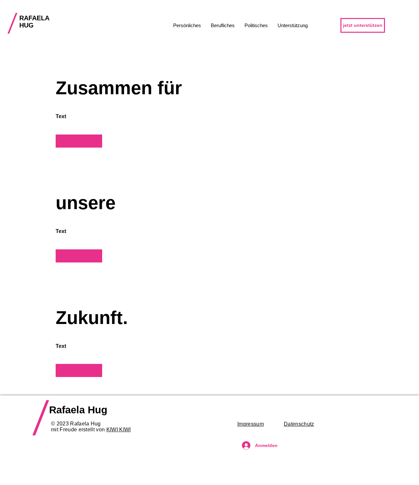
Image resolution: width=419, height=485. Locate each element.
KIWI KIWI (118, 429)
